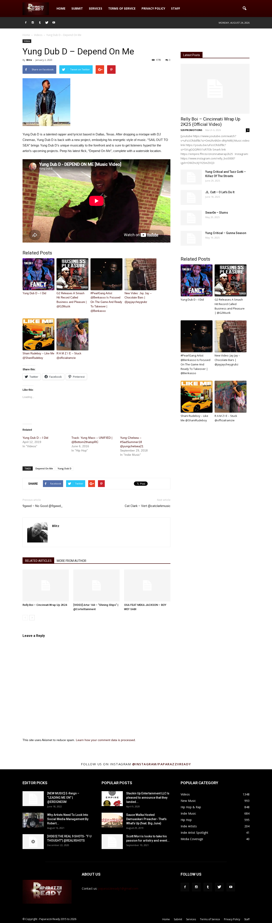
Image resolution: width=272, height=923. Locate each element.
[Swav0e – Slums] (191, 217)
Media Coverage (192, 839)
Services (95, 8)
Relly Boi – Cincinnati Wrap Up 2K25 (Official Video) (210, 121)
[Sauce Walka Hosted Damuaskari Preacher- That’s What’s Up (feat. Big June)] (112, 820)
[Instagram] (33, 22)
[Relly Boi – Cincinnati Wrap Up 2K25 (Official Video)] (215, 89)
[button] (244, 8)
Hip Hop (186, 820)
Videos (27, 41)
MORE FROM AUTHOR (71, 560)
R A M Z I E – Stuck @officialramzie (69, 355)
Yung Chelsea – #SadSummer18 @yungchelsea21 (131, 442)
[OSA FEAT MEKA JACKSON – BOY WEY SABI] (147, 585)
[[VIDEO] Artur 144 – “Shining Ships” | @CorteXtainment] (96, 585)
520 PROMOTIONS (191, 130)
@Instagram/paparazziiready (161, 764)
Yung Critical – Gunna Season (225, 233)
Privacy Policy (153, 8)
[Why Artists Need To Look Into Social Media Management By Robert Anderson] (33, 820)
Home (61, 8)
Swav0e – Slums (216, 212)
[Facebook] (26, 22)
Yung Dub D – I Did (34, 293)
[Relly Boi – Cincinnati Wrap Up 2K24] (46, 585)
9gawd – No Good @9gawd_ (43, 506)
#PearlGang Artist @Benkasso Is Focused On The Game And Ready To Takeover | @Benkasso (106, 302)
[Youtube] (54, 22)
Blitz (29, 59)
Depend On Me (44, 468)
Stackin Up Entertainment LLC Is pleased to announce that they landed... (147, 798)
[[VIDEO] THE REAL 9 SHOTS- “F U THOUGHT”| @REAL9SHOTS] (33, 841)
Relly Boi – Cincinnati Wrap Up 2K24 (45, 604)
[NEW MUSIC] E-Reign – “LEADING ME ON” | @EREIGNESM (63, 798)
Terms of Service (122, 8)
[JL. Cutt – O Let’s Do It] (191, 197)
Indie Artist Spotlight (194, 833)
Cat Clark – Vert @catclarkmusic (147, 506)
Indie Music (188, 813)
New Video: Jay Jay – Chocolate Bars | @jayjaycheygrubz (138, 298)
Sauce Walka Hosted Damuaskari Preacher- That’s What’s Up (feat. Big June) (146, 819)
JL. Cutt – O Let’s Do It (219, 192)
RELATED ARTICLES (38, 560)
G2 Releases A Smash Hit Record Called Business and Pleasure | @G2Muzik (71, 300)
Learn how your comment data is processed (105, 740)
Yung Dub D (64, 468)
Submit (77, 8)
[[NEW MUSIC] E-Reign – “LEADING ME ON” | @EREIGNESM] (33, 798)
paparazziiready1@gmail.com (118, 888)
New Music (188, 801)
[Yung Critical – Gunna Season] (191, 238)
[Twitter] (47, 22)
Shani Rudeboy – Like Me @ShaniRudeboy (38, 355)
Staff (175, 8)
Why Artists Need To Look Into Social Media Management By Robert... (67, 819)
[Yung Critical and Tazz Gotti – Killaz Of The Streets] (191, 177)
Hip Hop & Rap (191, 807)
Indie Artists (189, 826)
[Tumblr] (40, 22)
